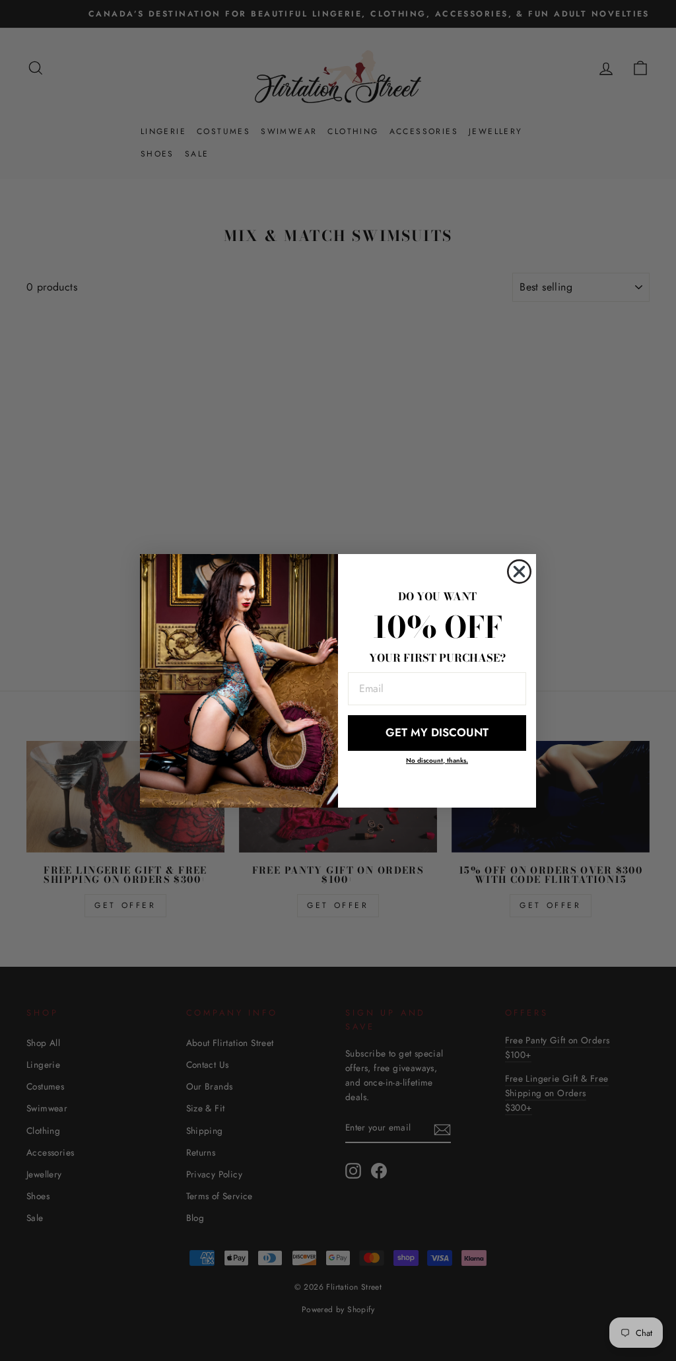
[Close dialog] (519, 571)
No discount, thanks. (437, 760)
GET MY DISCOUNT (437, 732)
